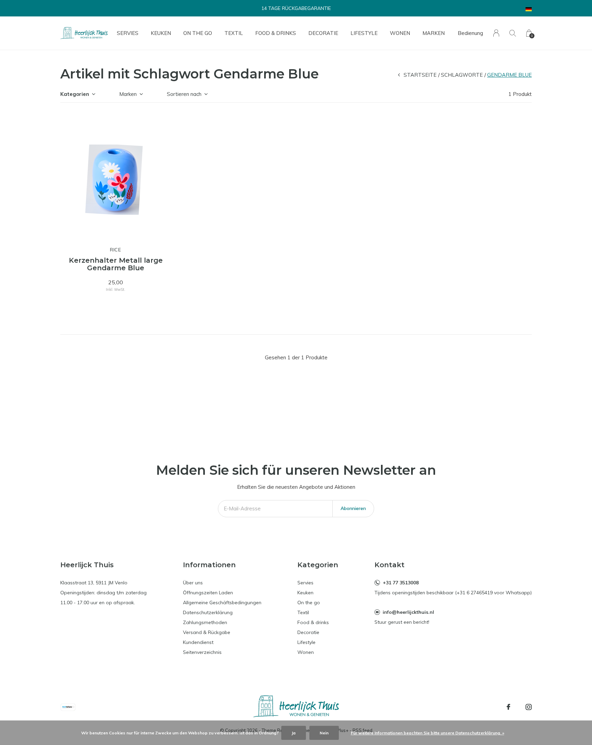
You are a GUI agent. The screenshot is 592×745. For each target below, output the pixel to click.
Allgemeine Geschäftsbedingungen (222, 602)
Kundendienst (198, 642)
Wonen (400, 33)
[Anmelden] (496, 33)
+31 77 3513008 (401, 583)
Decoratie (323, 33)
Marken (433, 33)
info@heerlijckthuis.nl (408, 612)
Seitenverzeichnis (202, 652)
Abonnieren (353, 508)
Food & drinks (275, 33)
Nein (324, 732)
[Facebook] (508, 707)
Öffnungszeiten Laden (208, 592)
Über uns (193, 583)
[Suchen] (512, 33)
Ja (294, 732)
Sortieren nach (184, 94)
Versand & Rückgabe (206, 632)
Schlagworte (462, 75)
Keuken (161, 33)
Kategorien (74, 94)
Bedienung (470, 33)
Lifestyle (364, 33)
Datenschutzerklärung (208, 612)
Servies (127, 33)
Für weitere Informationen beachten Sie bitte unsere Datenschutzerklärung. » (427, 732)
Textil (233, 33)
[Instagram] (529, 707)
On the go (197, 33)
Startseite (420, 75)
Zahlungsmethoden (205, 622)
